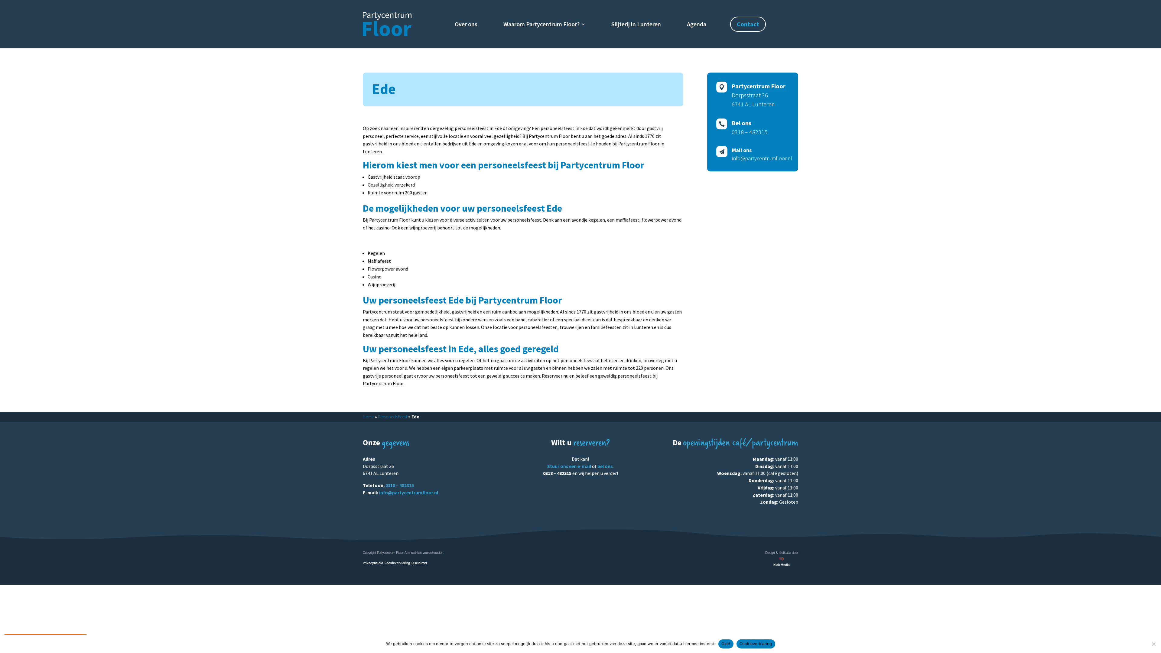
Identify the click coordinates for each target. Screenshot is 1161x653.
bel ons (605, 466)
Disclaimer (419, 563)
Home (368, 417)
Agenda (696, 25)
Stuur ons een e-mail (569, 466)
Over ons (466, 25)
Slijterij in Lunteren (636, 25)
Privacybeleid (373, 563)
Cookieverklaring (397, 563)
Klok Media (781, 565)
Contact (748, 24)
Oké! (725, 643)
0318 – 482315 (399, 485)
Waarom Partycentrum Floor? (541, 25)
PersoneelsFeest (392, 417)
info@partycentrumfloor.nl (408, 492)
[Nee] (1153, 644)
